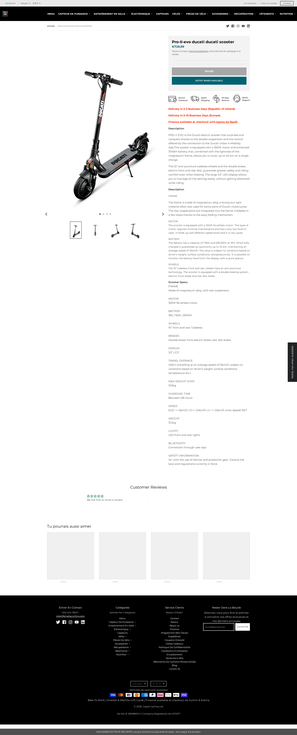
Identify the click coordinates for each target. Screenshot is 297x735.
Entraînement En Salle (121, 625)
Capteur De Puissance (121, 622)
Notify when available (209, 80)
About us (174, 625)
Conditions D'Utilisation (174, 650)
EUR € (35, 3)
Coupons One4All (174, 640)
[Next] (163, 214)
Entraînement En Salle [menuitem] (109, 13)
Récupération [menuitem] (243, 13)
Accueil (51, 26)
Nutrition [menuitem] (286, 13)
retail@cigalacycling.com (70, 616)
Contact (174, 618)
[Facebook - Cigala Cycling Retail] (232, 26)
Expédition (174, 636)
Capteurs (122, 632)
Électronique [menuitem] (140, 13)
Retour (174, 622)
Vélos (121, 636)
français (24, 3)
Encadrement (174, 654)
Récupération (121, 647)
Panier (287, 3)
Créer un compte (269, 3)
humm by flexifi (226, 122)
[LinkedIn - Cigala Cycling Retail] (248, 26)
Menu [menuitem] (51, 13)
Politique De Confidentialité (174, 647)
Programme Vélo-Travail (174, 632)
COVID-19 (174, 669)
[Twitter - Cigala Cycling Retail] (227, 26)
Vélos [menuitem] (176, 13)
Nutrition (121, 654)
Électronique (121, 629)
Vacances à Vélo (174, 658)
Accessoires (121, 643)
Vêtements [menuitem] (266, 13)
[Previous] (47, 214)
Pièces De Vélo (121, 640)
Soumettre (242, 627)
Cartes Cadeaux (174, 643)
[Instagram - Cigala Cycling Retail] (238, 26)
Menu (122, 618)
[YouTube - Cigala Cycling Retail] (243, 26)
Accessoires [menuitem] (220, 13)
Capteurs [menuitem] (162, 13)
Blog (174, 665)
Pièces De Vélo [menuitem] (196, 13)
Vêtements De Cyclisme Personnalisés (174, 661)
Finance (174, 629)
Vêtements (121, 650)
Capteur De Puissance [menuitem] (73, 13)
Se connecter (250, 3)
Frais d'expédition (199, 51)
